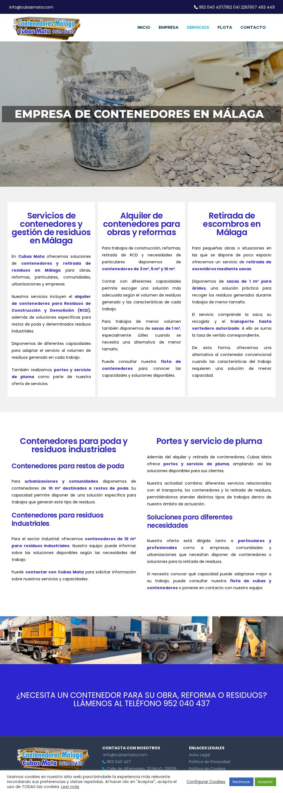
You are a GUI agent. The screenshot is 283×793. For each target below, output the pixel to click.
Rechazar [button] (241, 781)
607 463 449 (262, 7)
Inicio (143, 27)
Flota (225, 27)
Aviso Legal (199, 755)
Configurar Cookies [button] (206, 781)
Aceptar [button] (265, 781)
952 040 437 (211, 7)
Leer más (70, 786)
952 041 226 (236, 7)
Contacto (253, 27)
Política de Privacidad (209, 762)
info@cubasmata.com (30, 7)
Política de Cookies (207, 768)
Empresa (169, 27)
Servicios (198, 27)
